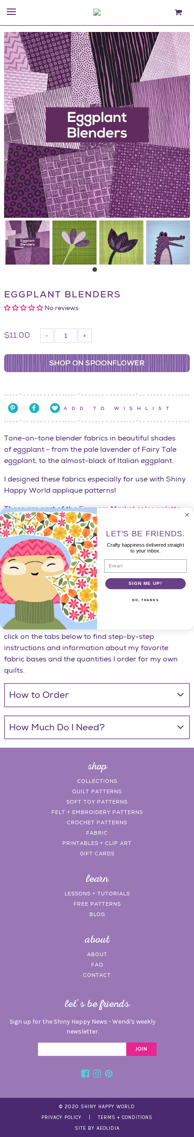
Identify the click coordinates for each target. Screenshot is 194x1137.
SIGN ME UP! (145, 583)
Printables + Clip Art (97, 843)
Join (141, 1049)
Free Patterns (97, 904)
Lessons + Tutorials (97, 893)
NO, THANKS (145, 600)
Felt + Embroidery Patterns (97, 812)
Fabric (97, 833)
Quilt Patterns (97, 791)
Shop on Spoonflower (97, 363)
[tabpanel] (27, 242)
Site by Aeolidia (97, 1128)
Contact (97, 975)
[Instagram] (97, 1075)
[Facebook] (85, 1075)
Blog (97, 914)
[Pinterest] (109, 1075)
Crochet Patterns (97, 822)
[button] (24, 308)
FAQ (97, 965)
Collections (97, 781)
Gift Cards (97, 853)
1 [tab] (97, 271)
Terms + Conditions (125, 1117)
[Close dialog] (187, 515)
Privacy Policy (62, 1117)
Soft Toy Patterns (97, 802)
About (97, 954)
